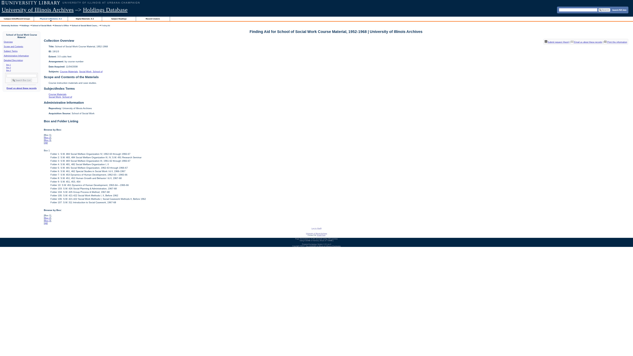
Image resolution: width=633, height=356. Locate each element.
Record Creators (153, 19)
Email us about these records (22, 88)
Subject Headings (119, 19)
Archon (314, 244)
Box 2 (8, 68)
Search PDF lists (619, 10)
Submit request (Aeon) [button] (558, 42)
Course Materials (69, 71)
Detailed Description (13, 60)
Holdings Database (105, 10)
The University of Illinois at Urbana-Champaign (323, 246)
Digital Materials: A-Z (85, 19)
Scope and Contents (13, 46)
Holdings (25, 26)
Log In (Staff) (317, 228)
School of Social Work (41, 26)
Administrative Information (16, 56)
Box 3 (8, 70)
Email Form (321, 235)
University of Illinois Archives (38, 10)
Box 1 (8, 65)
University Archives (9, 26)
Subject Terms (11, 51)
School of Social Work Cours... (85, 26)
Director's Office (62, 26)
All (46, 143)
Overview (8, 42)
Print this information (617, 42)
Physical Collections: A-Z (51, 19)
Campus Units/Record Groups (17, 19)
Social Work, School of (91, 71)
